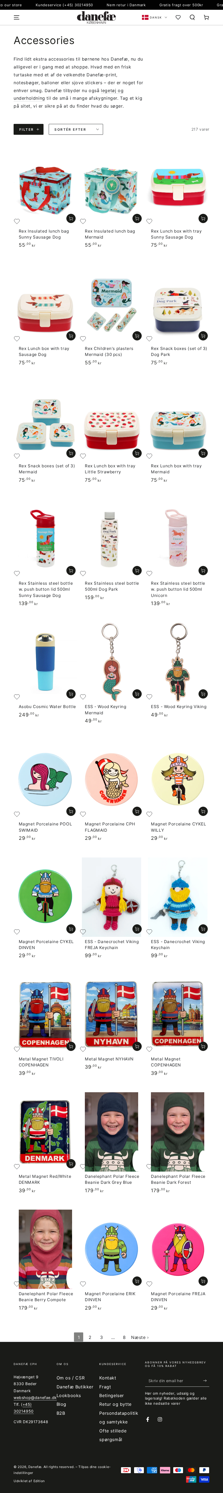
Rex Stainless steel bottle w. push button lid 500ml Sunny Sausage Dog (46, 589)
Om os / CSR (71, 1378)
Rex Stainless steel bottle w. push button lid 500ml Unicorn (178, 589)
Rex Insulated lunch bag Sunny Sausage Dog (44, 234)
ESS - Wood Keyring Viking (178, 706)
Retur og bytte (115, 1404)
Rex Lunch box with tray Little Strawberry (110, 468)
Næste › (140, 1337)
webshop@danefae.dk (35, 1397)
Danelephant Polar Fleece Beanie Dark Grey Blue (112, 1179)
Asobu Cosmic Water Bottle (47, 706)
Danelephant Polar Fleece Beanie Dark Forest (178, 1179)
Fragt (105, 1386)
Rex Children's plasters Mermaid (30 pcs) (109, 351)
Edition (39, 1481)
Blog (61, 1404)
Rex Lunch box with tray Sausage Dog (44, 351)
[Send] (206, 1380)
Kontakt (107, 1378)
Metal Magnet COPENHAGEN (166, 1062)
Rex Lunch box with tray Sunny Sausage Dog (176, 234)
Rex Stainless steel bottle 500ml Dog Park (112, 586)
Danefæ (35, 1467)
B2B (61, 1413)
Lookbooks (69, 1395)
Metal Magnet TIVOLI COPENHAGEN (41, 1062)
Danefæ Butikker (75, 1386)
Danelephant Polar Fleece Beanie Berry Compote (46, 1296)
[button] (192, 17)
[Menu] (17, 17)
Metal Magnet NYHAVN (109, 1059)
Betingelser (111, 1395)
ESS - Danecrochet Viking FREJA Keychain (112, 944)
